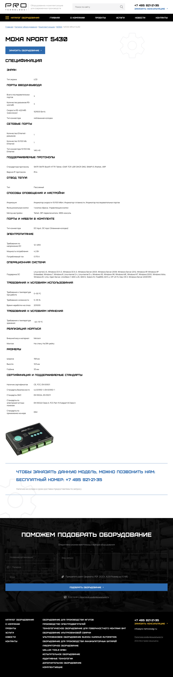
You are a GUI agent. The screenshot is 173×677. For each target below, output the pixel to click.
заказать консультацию (149, 9)
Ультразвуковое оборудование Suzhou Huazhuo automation (80, 637)
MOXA (59, 26)
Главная (9, 26)
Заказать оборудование (24, 50)
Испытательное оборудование (61, 654)
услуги (120, 17)
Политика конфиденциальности (148, 637)
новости (140, 17)
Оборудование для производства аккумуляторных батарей (80, 641)
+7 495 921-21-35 (146, 5)
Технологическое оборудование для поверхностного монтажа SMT (84, 628)
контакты (162, 17)
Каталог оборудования (26, 26)
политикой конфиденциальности (94, 597)
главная (55, 17)
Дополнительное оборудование (62, 663)
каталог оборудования (25, 17)
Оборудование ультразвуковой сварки (67, 632)
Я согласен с (88, 597)
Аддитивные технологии (58, 658)
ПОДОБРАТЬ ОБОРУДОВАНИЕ (86, 587)
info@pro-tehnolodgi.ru (145, 628)
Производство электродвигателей (64, 624)
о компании (77, 17)
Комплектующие (47, 26)
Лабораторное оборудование (61, 645)
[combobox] (9, 567)
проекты (100, 17)
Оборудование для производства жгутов (68, 619)
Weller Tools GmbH (54, 650)
